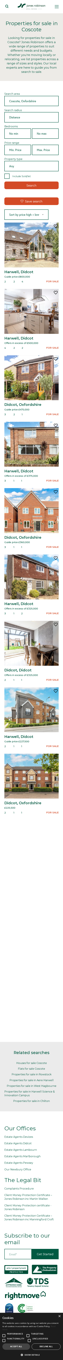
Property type (13, 159)
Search (31, 185)
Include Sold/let (21, 176)
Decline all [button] (46, 1346)
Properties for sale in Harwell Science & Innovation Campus (29, 1093)
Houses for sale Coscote (31, 1063)
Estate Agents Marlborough (22, 1156)
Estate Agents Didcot (18, 1143)
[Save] (56, 226)
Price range (11, 142)
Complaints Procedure (19, 1188)
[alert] (31, 1336)
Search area (12, 93)
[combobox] (31, 101)
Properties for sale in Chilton (31, 1101)
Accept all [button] (16, 1346)
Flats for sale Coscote (31, 1068)
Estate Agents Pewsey (18, 1162)
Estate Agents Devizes (18, 1136)
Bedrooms (11, 126)
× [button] (59, 1316)
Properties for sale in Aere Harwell (32, 1080)
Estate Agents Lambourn (20, 1149)
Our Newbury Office (17, 1169)
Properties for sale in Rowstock (32, 1074)
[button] (31, 1354)
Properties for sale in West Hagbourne (31, 1085)
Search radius (13, 110)
